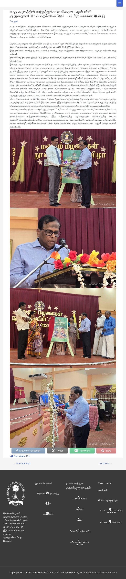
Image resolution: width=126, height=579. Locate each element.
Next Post (106, 463)
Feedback (102, 490)
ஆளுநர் (14, 21)
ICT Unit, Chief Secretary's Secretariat (111, 511)
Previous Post (22, 463)
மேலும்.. (7, 541)
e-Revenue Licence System (79, 543)
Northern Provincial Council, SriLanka (98, 572)
